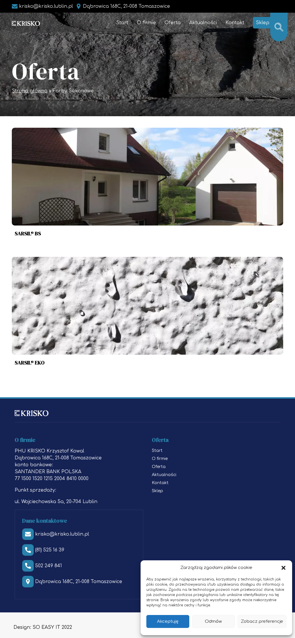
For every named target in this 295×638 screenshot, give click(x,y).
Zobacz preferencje (262, 621)
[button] (283, 568)
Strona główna (30, 90)
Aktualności (203, 22)
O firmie (146, 22)
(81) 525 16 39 (49, 550)
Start (122, 22)
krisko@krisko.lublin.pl (46, 6)
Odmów (213, 621)
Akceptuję (167, 621)
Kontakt (235, 22)
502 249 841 (48, 565)
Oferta (172, 22)
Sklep (262, 22)
